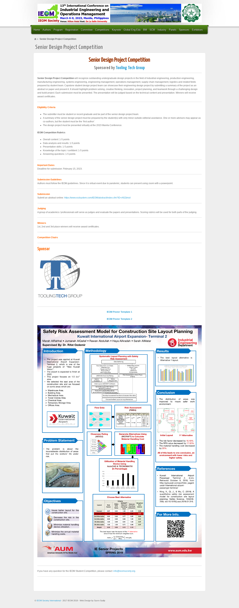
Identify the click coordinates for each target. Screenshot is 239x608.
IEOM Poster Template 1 (119, 312)
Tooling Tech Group (130, 68)
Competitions (102, 29)
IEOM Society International (49, 600)
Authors (47, 29)
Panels (172, 29)
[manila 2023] (119, 13)
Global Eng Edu (132, 29)
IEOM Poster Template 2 (119, 319)
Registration (71, 29)
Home (37, 29)
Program (58, 29)
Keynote (116, 29)
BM (145, 29)
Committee (87, 29)
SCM (152, 29)
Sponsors (184, 29)
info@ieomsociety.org (124, 571)
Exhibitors (197, 29)
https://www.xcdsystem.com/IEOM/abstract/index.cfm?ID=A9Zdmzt (97, 197)
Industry (162, 29)
